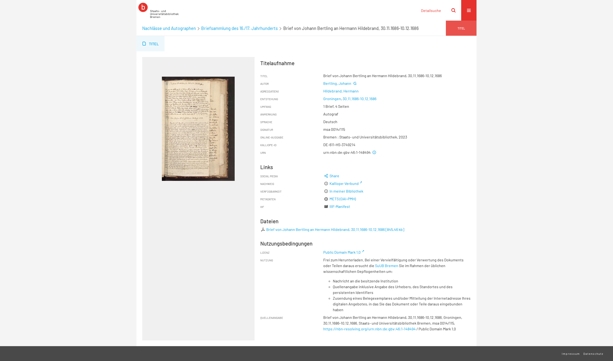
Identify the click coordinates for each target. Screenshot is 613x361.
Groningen (332, 98)
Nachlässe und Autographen (169, 28)
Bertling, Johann (337, 83)
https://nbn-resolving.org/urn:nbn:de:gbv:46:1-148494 (369, 329)
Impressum (571, 353)
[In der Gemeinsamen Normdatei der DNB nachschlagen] (354, 83)
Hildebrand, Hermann (341, 91)
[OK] (453, 10)
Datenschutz (593, 353)
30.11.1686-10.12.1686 (359, 98)
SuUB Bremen (386, 265)
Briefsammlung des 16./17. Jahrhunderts (239, 28)
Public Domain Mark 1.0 (342, 252)
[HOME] (158, 10)
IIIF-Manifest (339, 206)
